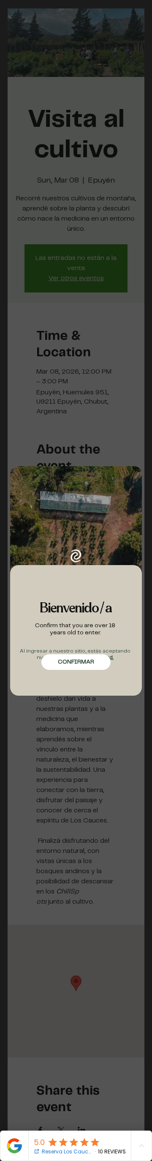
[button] (76, 662)
